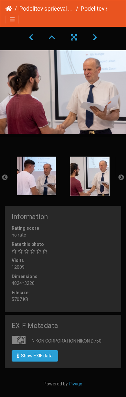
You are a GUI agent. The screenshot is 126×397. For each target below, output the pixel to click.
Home (8, 9)
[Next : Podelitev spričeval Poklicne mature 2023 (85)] (95, 37)
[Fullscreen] (74, 37)
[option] (36, 176)
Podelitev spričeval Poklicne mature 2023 (46, 8)
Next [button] (121, 177)
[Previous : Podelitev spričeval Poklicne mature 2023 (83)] (31, 37)
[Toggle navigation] (12, 19)
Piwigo (75, 383)
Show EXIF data (36, 355)
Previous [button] (5, 177)
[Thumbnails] (52, 37)
